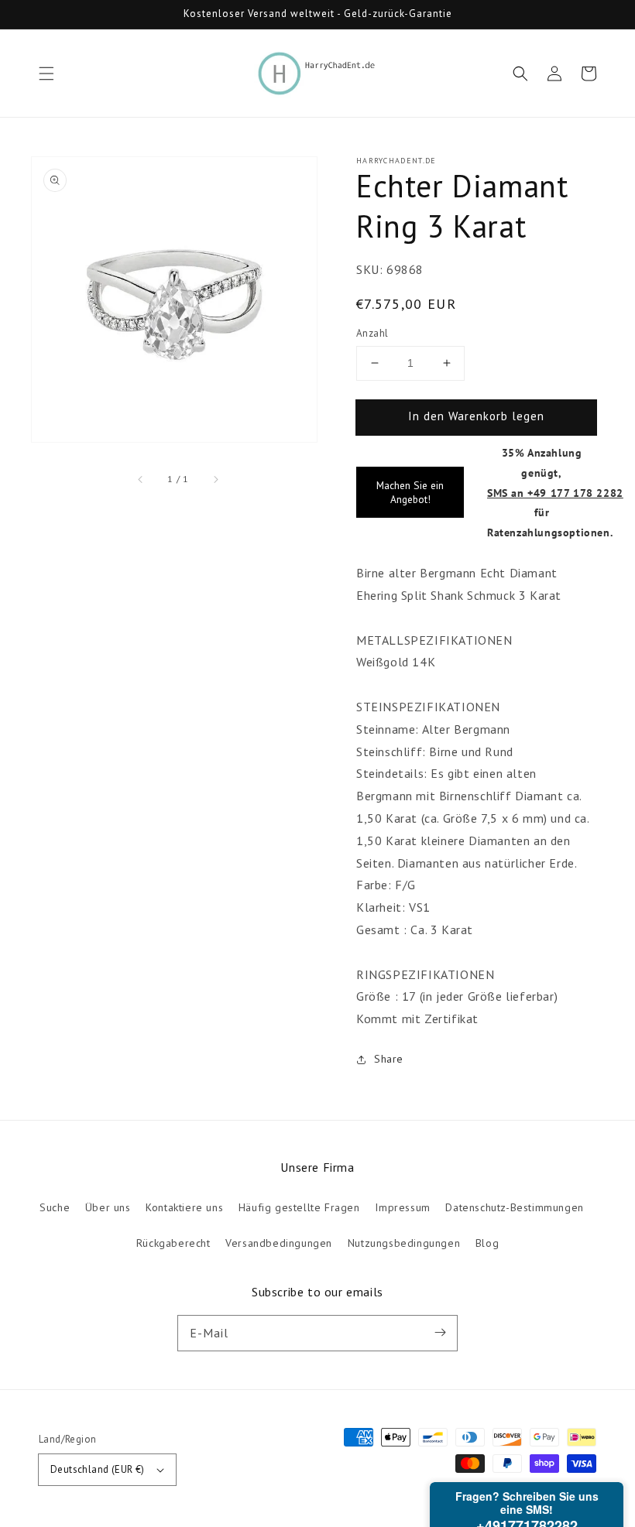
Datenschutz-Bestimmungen (514, 1207)
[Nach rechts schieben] (215, 479)
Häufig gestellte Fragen (299, 1207)
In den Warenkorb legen (476, 416)
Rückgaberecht (173, 1243)
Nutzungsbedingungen (404, 1243)
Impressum (402, 1207)
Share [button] (388, 1059)
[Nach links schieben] (141, 479)
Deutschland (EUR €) (97, 1469)
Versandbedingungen (278, 1243)
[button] (46, 73)
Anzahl (372, 333)
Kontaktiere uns (184, 1207)
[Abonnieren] (440, 1333)
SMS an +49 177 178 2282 (555, 492)
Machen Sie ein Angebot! (410, 492)
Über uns (108, 1207)
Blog (487, 1243)
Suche (54, 1207)
